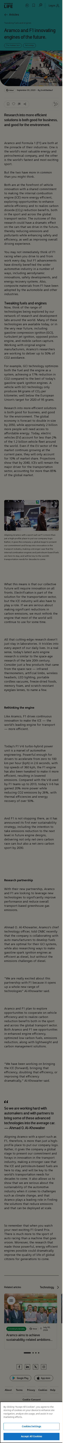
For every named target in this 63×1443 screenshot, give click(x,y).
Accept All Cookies (31, 1436)
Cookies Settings (31, 1426)
